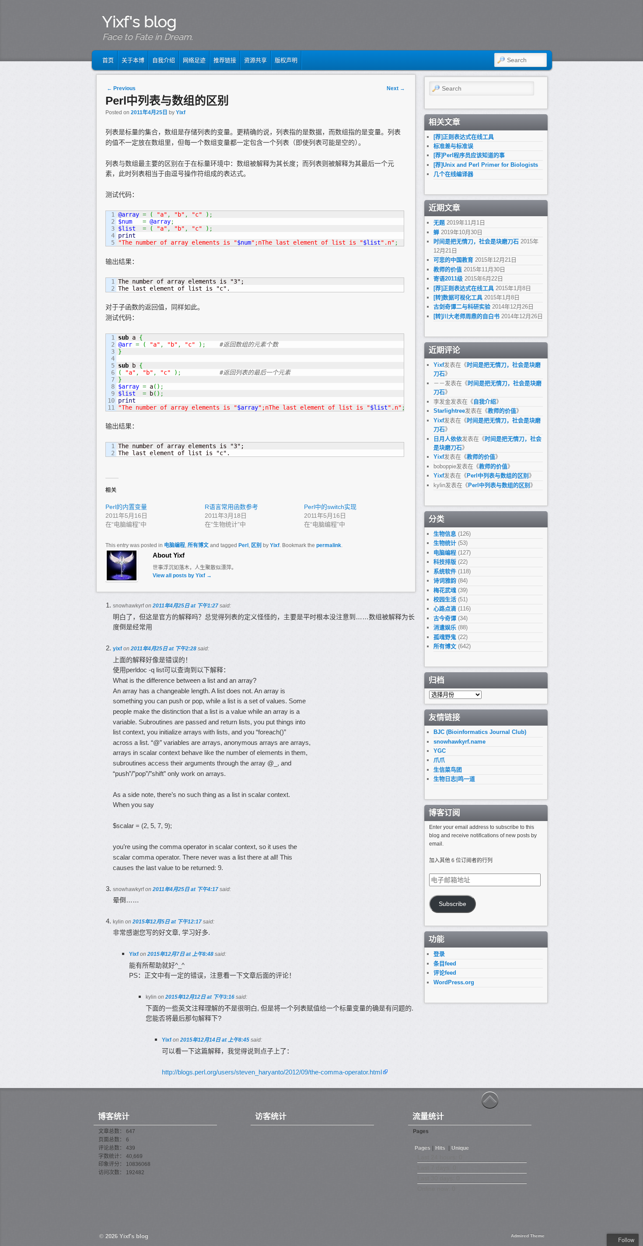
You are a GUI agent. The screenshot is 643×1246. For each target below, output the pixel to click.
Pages (422, 1148)
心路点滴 (444, 608)
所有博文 (198, 545)
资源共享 (255, 60)
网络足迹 (194, 60)
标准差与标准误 (453, 146)
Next (396, 88)
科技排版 (444, 561)
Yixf (180, 112)
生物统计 (444, 543)
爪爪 (439, 760)
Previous (121, 88)
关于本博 (133, 60)
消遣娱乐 (444, 627)
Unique (460, 1148)
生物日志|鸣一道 (454, 779)
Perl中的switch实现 (330, 506)
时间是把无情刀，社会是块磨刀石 (476, 241)
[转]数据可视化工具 (457, 297)
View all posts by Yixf (182, 575)
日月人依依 (447, 438)
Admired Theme (528, 1235)
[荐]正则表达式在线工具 (463, 136)
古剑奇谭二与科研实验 (461, 306)
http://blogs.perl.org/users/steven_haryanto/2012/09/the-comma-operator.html (272, 1072)
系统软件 (444, 571)
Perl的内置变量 (126, 506)
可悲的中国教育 (453, 259)
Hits (441, 1148)
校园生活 (444, 599)
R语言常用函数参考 (231, 506)
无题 (439, 222)
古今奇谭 (444, 618)
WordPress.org (453, 982)
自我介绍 (163, 60)
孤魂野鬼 (444, 637)
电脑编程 (174, 545)
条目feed (444, 963)
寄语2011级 (448, 278)
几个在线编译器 (453, 174)
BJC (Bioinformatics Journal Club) (479, 732)
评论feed (444, 972)
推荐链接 (224, 60)
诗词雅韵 (444, 580)
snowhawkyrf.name (459, 741)
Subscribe (452, 904)
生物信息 (444, 533)
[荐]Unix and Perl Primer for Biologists (485, 164)
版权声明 (286, 60)
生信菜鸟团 (447, 769)
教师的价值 (447, 269)
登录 (439, 954)
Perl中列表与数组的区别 (498, 475)
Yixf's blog (139, 21)
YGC (439, 751)
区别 (256, 545)
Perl (243, 545)
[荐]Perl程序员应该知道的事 (469, 155)
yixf (117, 649)
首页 (108, 60)
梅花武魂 (444, 590)
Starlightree (449, 410)
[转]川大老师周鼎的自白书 (466, 316)
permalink (328, 545)
